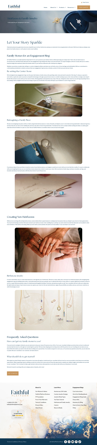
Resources (71, 7)
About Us (53, 7)
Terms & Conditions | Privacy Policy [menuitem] (16, 441)
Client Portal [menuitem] (38, 408)
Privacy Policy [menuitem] (39, 405)
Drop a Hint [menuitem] (76, 399)
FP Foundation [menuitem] (39, 397)
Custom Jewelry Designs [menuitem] (61, 394)
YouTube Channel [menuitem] (59, 399)
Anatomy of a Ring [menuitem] (78, 402)
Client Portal (85, 2)
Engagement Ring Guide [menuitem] (79, 397)
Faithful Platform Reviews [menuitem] (42, 394)
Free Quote (83, 7)
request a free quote (26, 360)
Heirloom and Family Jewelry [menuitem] (62, 402)
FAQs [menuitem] (74, 408)
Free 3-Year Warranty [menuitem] (41, 399)
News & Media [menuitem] (58, 408)
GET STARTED (12, 373)
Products (62, 7)
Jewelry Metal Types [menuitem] (60, 397)
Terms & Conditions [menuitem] (40, 402)
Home (45, 7)
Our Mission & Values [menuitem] (41, 391)
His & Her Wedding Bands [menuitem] (80, 394)
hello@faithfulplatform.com (14, 404)
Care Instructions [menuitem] (77, 391)
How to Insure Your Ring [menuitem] (79, 405)
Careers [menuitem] (56, 405)
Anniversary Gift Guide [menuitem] (60, 391)
